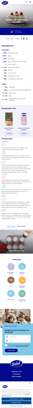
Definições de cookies (16, 406)
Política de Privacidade (22, 346)
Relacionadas (11, 226)
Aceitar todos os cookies (16, 399)
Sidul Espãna (16, 376)
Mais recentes (21, 226)
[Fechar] (29, 383)
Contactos (16, 374)
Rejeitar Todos (16, 402)
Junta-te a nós (16, 371)
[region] (16, 394)
